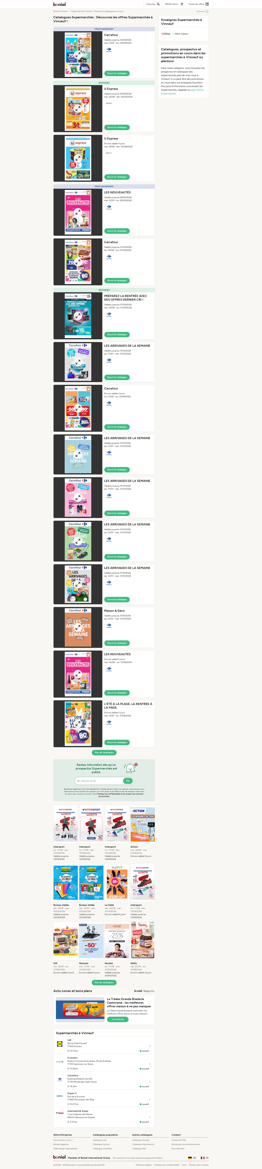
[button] (104, 52)
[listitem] (65, 833)
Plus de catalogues (104, 752)
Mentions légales (144, 1165)
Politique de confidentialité (166, 1165)
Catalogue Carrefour (102, 1148)
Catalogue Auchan (141, 1140)
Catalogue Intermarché (143, 1144)
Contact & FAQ (179, 1140)
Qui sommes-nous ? (62, 1140)
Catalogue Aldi (139, 1148)
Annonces (201, 11)
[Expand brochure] (78, 54)
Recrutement (178, 1148)
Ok (128, 780)
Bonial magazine (61, 1144)
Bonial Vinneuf (60, 11)
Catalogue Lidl (99, 1140)
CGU (184, 1165)
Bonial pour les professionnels (186, 1144)
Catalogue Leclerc (101, 1144)
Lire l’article (118, 1019)
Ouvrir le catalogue (117, 73)
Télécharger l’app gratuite (65, 1148)
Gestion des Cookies (199, 1165)
